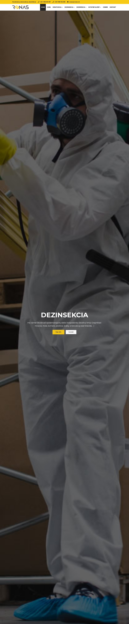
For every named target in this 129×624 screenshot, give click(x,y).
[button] (4, 322)
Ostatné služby (94, 7)
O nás (49, 7)
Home (43, 7)
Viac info (58, 335)
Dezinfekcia (80, 7)
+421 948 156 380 (60, 2)
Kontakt (113, 7)
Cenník (105, 7)
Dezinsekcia (69, 7)
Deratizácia (57, 7)
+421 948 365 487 (45, 2)
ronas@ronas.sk (74, 2)
